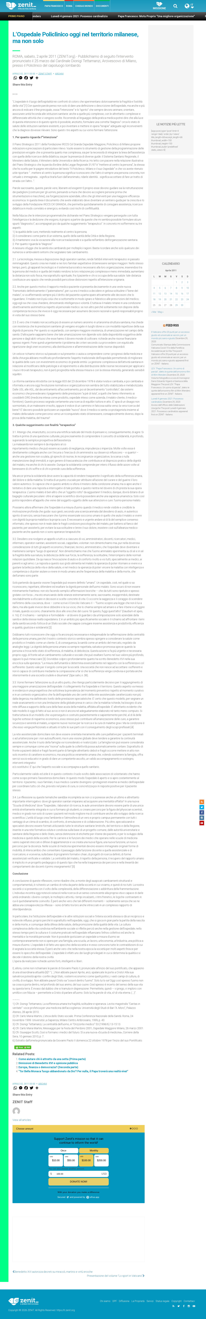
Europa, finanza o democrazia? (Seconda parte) (48, 1067)
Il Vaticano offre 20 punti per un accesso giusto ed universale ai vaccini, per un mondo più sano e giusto (170, 335)
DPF (115, 1301)
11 (154, 293)
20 (165, 299)
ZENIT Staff (45, 74)
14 (171, 293)
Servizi (150, 1301)
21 (171, 299)
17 (187, 293)
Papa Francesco (54, 6)
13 (165, 293)
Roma (69, 6)
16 (182, 293)
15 (176, 293)
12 (159, 293)
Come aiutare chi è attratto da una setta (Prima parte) (52, 1059)
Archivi (59, 74)
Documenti (102, 6)
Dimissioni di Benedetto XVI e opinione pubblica (48, 1063)
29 (176, 305)
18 (154, 299)
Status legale (162, 1301)
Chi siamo (105, 1301)
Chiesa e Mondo (84, 6)
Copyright (176, 1301)
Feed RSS (172, 325)
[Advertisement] (78, 1242)
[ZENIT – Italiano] (24, 6)
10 (187, 288)
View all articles (22, 1120)
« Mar (153, 312)
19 (159, 299)
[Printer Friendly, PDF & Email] (22, 1047)
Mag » (160, 312)
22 (176, 299)
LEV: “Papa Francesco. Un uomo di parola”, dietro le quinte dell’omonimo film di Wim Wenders (170, 371)
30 (182, 305)
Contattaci (189, 1301)
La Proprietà (138, 1301)
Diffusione (124, 1301)
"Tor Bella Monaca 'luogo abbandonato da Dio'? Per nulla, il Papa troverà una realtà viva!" (73, 1071)
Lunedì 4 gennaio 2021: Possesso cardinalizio (41, 16)
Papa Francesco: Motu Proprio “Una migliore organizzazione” (118, 16)
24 (187, 299)
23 (182, 299)
